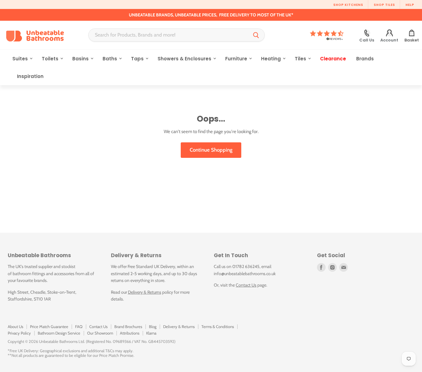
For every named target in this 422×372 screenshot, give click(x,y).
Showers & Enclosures (185, 58)
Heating (271, 58)
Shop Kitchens (348, 4)
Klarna (151, 333)
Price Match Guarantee (49, 326)
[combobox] (168, 35)
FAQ (78, 326)
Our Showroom (100, 333)
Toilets (51, 58)
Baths (110, 58)
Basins (81, 58)
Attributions (129, 333)
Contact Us (246, 285)
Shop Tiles (384, 4)
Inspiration (30, 76)
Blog (152, 326)
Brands (365, 58)
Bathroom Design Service (59, 333)
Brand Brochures (128, 326)
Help (410, 4)
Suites (20, 58)
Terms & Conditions (217, 326)
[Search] (256, 35)
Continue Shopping (211, 150)
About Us (15, 326)
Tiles (301, 58)
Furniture (236, 58)
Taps (138, 58)
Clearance (333, 58)
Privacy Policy (19, 333)
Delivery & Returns (144, 292)
